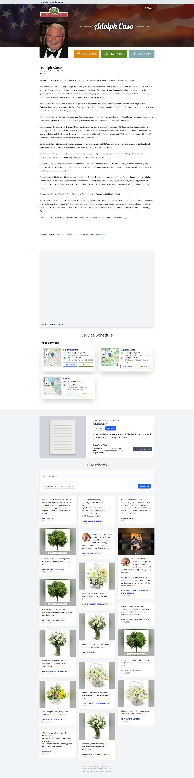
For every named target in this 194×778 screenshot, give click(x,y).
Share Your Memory (142, 449)
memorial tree (66, 234)
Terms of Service (103, 768)
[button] (52, 355)
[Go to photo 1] (135, 553)
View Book (98, 428)
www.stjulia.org (94, 217)
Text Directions (70, 364)
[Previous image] (120, 541)
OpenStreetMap (99, 772)
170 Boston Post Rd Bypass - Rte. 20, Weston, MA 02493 (79, 388)
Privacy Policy (90, 768)
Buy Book (110, 428)
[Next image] (152, 541)
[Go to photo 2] (137, 553)
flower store (100, 234)
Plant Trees (86, 364)
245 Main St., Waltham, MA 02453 (80, 360)
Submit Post (144, 486)
